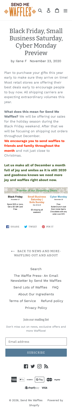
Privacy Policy (36, 308)
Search (36, 269)
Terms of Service (22, 301)
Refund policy (52, 301)
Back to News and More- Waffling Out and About (37, 253)
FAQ (55, 287)
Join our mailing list (36, 319)
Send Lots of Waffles (30, 287)
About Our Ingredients (36, 294)
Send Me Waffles (31, 400)
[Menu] (65, 10)
